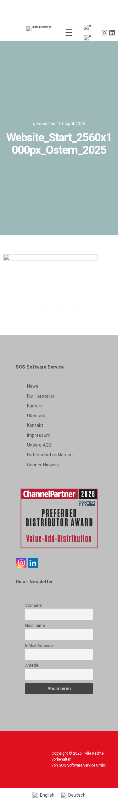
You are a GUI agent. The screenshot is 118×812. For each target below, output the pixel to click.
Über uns (36, 415)
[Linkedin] (33, 563)
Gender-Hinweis (43, 464)
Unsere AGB (39, 445)
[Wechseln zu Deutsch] (89, 38)
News (32, 386)
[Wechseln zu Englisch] (89, 27)
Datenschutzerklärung (50, 454)
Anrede (31, 665)
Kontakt (35, 425)
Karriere (35, 405)
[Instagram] (21, 563)
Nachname (35, 625)
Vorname (33, 605)
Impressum (38, 435)
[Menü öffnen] (69, 32)
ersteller (40, 396)
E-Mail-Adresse (39, 645)
